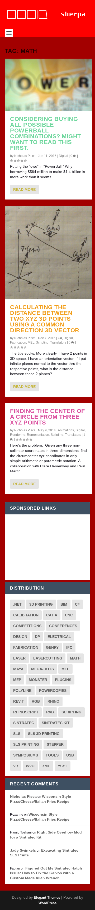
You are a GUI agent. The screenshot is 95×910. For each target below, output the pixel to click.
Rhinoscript (26, 712)
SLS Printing (26, 744)
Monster (38, 680)
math (75, 658)
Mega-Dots (42, 669)
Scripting (42, 342)
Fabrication (18, 342)
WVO (30, 766)
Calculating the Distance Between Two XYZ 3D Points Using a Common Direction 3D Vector (44, 319)
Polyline (22, 690)
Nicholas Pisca (25, 156)
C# (60, 338)
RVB (50, 712)
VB (15, 766)
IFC (69, 647)
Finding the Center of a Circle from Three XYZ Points (47, 417)
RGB (36, 701)
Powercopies (52, 690)
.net (17, 604)
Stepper (55, 744)
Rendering (17, 435)
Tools (52, 755)
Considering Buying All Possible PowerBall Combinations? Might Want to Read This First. (45, 133)
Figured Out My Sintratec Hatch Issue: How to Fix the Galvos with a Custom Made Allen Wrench (46, 873)
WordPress (47, 903)
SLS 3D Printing (44, 734)
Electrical (59, 637)
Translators (58, 342)
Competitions (27, 626)
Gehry (52, 647)
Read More (24, 189)
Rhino (53, 701)
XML (46, 766)
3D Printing (41, 604)
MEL (31, 342)
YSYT (62, 766)
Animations (66, 430)
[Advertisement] (47, 547)
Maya (18, 669)
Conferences (63, 626)
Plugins (63, 680)
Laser (19, 658)
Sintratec (23, 723)
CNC (69, 615)
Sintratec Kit (56, 723)
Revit (18, 701)
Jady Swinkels (23, 850)
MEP (17, 680)
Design (20, 637)
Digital (63, 156)
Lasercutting (47, 658)
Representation (38, 435)
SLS (16, 734)
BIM (63, 604)
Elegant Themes (47, 897)
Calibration (26, 615)
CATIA (51, 615)
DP (37, 637)
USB (70, 755)
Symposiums (25, 755)
